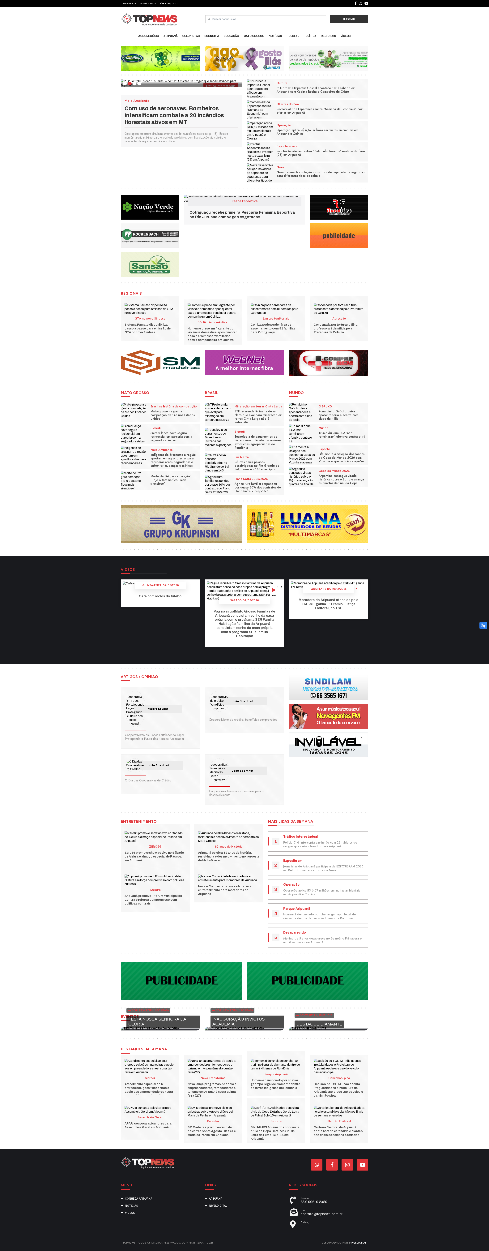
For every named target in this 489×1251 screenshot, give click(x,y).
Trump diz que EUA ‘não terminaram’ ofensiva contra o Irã (342, 435)
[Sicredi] (328, 58)
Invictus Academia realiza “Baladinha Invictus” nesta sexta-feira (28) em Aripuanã (321, 153)
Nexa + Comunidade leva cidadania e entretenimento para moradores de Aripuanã (224, 890)
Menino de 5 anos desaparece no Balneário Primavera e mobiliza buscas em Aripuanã (322, 940)
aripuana (215, 1198)
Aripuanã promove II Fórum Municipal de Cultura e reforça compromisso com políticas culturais (153, 899)
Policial (293, 36)
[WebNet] (244, 362)
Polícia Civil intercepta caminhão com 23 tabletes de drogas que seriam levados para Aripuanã (320, 844)
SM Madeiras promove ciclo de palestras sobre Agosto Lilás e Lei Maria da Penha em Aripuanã (212, 1131)
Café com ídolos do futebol (160, 596)
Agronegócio (148, 36)
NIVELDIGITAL (357, 1243)
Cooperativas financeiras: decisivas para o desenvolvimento (236, 793)
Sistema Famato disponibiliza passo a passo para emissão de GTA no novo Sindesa (148, 328)
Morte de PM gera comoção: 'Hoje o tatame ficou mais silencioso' (171, 480)
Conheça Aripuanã (138, 1198)
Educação (231, 36)
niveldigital (218, 1205)
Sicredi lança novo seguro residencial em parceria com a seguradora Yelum (171, 436)
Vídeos (346, 36)
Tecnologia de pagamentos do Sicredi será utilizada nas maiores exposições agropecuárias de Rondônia (258, 442)
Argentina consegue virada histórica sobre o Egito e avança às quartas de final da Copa (341, 479)
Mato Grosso (254, 36)
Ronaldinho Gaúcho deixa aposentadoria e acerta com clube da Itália (338, 415)
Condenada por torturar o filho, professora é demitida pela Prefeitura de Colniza (336, 328)
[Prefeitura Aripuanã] (244, 58)
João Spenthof (242, 701)
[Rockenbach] (150, 235)
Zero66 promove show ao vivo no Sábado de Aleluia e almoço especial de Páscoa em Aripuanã (154, 856)
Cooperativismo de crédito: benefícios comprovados (243, 719)
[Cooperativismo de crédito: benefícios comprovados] (219, 701)
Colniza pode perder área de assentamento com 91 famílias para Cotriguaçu (273, 328)
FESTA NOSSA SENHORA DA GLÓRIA (157, 1021)
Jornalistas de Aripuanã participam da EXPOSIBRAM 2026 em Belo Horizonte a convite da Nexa (323, 868)
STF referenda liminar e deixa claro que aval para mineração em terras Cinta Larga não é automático (258, 417)
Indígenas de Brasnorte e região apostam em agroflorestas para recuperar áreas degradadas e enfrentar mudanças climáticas (173, 460)
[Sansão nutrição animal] (150, 264)
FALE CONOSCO (168, 3)
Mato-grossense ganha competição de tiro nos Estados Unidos (173, 415)
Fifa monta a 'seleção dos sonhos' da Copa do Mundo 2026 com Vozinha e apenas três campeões (342, 457)
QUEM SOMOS (148, 3)
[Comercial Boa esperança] (160, 58)
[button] (125, 83)
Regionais (328, 36)
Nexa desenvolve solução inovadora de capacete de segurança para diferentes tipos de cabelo (321, 174)
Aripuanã (171, 36)
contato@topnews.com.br (321, 1214)
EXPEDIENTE (129, 3)
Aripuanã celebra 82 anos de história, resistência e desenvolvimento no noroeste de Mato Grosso (228, 856)
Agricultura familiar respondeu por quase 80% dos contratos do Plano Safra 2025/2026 (258, 487)
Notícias (275, 36)
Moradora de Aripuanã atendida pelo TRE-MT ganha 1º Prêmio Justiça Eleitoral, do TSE (328, 604)
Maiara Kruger (158, 709)
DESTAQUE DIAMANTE (319, 1024)
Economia (211, 36)
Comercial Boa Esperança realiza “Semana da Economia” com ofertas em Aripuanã (320, 111)
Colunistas (191, 36)
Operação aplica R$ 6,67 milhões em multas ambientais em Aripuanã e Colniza (317, 132)
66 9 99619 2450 (314, 1202)
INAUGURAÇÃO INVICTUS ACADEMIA (238, 1021)
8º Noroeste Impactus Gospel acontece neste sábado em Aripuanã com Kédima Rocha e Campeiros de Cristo (316, 90)
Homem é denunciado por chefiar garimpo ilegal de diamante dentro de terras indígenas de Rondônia (319, 916)
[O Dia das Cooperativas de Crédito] (135, 765)
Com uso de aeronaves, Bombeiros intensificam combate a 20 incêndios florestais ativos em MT (174, 115)
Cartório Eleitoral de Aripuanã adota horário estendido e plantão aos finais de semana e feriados (338, 1131)
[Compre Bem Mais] (328, 363)
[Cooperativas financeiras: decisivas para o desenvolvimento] (219, 771)
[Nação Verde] (150, 207)
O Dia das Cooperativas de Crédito (148, 780)
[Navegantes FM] (328, 716)
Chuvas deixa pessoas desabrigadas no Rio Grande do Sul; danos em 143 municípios (257, 465)
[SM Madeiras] (160, 362)
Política (310, 36)
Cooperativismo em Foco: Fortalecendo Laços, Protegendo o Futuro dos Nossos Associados (155, 737)
